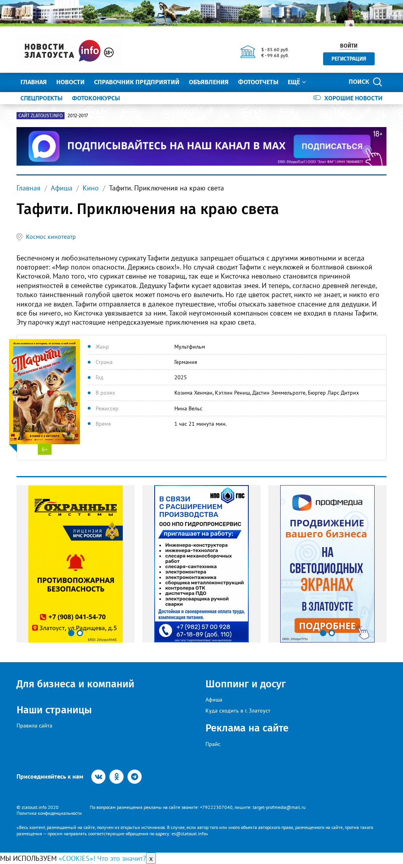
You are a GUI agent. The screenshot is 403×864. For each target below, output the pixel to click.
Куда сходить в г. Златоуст (237, 710)
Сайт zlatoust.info (40, 115)
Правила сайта (34, 725)
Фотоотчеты (258, 82)
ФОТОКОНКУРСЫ (96, 98)
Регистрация (348, 58)
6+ (45, 449)
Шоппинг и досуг (245, 684)
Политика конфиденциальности (49, 813)
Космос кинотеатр (51, 236)
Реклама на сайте (246, 728)
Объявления (209, 82)
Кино (91, 187)
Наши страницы (54, 710)
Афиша (61, 187)
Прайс (212, 744)
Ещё (294, 82)
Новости (70, 82)
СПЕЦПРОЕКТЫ (41, 98)
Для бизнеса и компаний (75, 684)
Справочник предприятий (136, 82)
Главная (33, 82)
